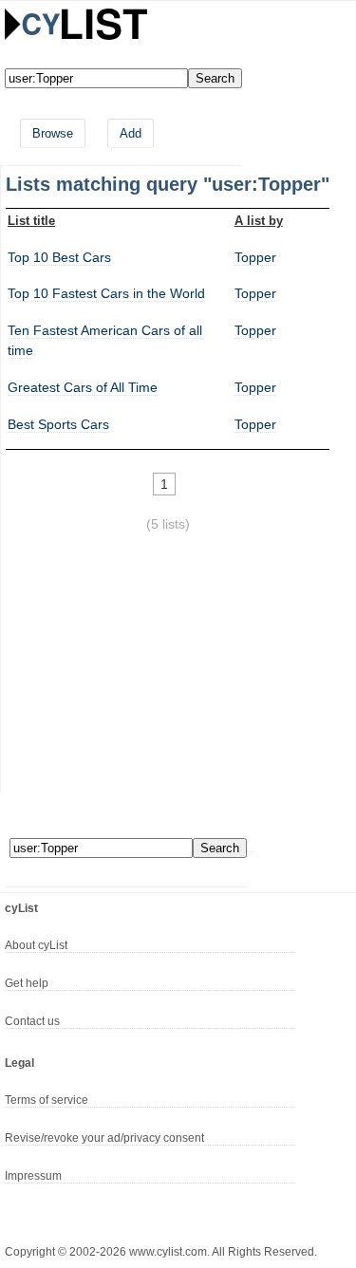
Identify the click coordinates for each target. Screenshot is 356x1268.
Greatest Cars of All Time (83, 387)
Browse (52, 133)
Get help (26, 983)
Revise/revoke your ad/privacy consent (104, 1138)
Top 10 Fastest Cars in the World (106, 293)
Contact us (32, 1021)
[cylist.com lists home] (76, 23)
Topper (255, 257)
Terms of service (46, 1100)
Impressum (33, 1176)
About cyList (36, 945)
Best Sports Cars (58, 424)
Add (130, 133)
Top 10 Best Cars (59, 257)
